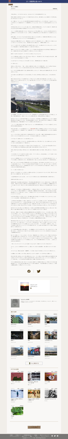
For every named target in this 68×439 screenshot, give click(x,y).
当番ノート (18, 435)
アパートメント (14, 356)
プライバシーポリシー (45, 436)
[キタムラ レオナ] (24, 286)
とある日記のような (48, 340)
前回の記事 (32, 128)
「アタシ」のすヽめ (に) (15, 381)
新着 (11, 435)
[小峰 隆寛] (15, 303)
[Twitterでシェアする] (39, 271)
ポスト (36, 436)
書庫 (31, 436)
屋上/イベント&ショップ (44, 435)
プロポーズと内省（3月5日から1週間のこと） (17, 399)
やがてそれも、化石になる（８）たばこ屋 (33, 382)
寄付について (24, 436)
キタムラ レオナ (33, 284)
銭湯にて (12, 340)
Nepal (46, 324)
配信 (35, 435)
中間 (29, 340)
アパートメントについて (14, 436)
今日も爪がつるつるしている (50, 398)
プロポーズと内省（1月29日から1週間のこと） (33, 399)
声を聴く (12, 416)
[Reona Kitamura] (31, 288)
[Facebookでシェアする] (28, 271)
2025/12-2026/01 (31, 356)
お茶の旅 (29, 324)
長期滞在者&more (27, 435)
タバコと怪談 (47, 381)
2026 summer (13, 324)
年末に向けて (47, 356)
